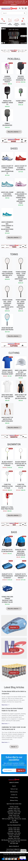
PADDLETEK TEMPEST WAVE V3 (7, 102)
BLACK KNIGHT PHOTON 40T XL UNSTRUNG (20, 463)
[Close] (26, 1)
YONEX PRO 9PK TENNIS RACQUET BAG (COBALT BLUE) (7, 599)
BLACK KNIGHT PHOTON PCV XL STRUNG (7, 463)
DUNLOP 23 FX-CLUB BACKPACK (7, 550)
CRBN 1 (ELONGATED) (7, 124)
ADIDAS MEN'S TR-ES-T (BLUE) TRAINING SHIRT (7, 372)
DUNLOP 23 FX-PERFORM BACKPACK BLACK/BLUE (20, 552)
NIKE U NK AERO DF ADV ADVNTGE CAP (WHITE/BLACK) (20, 373)
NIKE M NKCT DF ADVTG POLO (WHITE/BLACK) (7, 419)
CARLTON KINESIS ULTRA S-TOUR (7, 486)
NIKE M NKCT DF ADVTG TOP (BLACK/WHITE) (21, 396)
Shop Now (13, 627)
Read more (5, 705)
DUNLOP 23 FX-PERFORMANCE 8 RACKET (21, 576)
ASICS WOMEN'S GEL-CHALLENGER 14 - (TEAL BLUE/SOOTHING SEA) (7, 226)
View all (13, 746)
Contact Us (14, 794)
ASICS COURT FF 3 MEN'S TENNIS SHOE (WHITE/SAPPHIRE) (7, 169)
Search (14, 786)
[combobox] (12, 13)
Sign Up (20, 770)
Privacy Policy (14, 797)
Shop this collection (13, 131)
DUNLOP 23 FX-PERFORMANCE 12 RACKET (7, 576)
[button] (11, 42)
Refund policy (14, 792)
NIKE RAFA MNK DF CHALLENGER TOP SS (7, 396)
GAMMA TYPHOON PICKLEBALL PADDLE (7, 79)
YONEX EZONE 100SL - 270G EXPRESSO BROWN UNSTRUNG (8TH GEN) (21, 276)
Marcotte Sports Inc (19, 854)
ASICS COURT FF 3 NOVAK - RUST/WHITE (21, 167)
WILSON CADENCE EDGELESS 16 (20, 78)
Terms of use (14, 789)
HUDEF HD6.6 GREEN (20, 101)
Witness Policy (14, 800)
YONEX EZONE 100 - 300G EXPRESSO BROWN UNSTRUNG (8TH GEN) (7, 304)
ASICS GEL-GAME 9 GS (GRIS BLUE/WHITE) (7, 194)
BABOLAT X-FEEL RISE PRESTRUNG (7, 508)
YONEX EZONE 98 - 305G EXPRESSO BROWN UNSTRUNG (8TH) (21, 304)
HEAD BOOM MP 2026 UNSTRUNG (7, 329)
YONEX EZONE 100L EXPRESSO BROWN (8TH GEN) (7, 274)
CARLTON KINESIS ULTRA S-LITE (20, 486)
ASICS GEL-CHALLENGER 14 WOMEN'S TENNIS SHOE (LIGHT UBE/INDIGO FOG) (20, 197)
